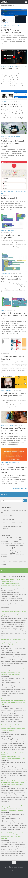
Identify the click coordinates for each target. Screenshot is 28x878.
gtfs (21, 543)
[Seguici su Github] (21, 495)
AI (1, 25)
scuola (23, 552)
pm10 (14, 552)
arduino (9, 538)
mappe (3, 548)
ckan (13, 539)
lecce (18, 545)
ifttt (23, 543)
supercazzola (4, 554)
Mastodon (3, 564)
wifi (6, 556)
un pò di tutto (14, 25)
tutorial (22, 554)
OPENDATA (6, 25)
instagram (12, 545)
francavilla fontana (5, 543)
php (12, 552)
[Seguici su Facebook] (18, 495)
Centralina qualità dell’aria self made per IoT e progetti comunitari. (12, 143)
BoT (20, 538)
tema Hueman (22, 870)
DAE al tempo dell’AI (9, 198)
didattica (10, 541)
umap (3, 556)
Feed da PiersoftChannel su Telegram (13, 576)
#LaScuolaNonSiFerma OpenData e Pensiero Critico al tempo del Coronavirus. (14, 469)
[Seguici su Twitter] (23, 495)
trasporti (17, 554)
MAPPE (5, 191)
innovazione (7, 545)
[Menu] (26, 2)
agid (2, 537)
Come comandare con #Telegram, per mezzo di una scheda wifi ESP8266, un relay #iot (14, 430)
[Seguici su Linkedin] (26, 495)
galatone (12, 543)
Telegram (17, 136)
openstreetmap (20, 550)
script (20, 552)
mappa (21, 545)
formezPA (20, 541)
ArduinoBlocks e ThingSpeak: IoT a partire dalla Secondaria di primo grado (14, 315)
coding (20, 539)
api (5, 537)
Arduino (3, 136)
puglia (17, 552)
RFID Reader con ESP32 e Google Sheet (13, 523)
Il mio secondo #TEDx (9, 69)
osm (2, 552)
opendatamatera (5, 550)
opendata (15, 547)
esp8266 (15, 541)
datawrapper (4, 541)
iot (16, 545)
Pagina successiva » (20, 488)
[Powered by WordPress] (9, 869)
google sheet (17, 543)
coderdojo (16, 539)
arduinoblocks (16, 537)
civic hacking (9, 539)
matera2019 (8, 548)
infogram (2, 545)
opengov (12, 550)
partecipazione (7, 552)
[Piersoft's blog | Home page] (5, 2)
